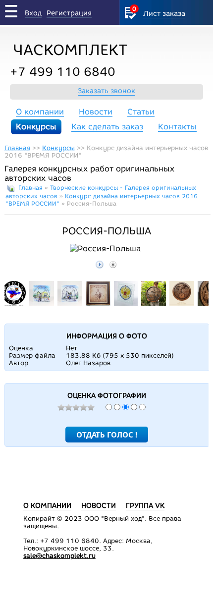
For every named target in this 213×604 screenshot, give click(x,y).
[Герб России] (126, 303)
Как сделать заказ (107, 126)
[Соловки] (153, 303)
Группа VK (145, 505)
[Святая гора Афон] (182, 303)
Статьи (141, 111)
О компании (40, 111)
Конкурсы (36, 126)
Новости (95, 111)
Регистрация (69, 13)
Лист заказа (164, 13)
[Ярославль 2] (70, 303)
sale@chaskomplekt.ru (59, 555)
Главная (17, 148)
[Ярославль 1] (41, 303)
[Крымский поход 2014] (13, 303)
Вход (33, 13)
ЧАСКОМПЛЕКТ (70, 50)
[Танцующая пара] (98, 303)
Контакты (177, 126)
